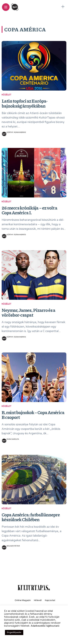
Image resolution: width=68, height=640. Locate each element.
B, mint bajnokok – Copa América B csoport (33, 414)
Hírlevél (38, 600)
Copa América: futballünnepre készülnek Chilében (31, 517)
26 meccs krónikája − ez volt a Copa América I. (29, 210)
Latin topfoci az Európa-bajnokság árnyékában (25, 103)
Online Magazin (23, 600)
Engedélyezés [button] (14, 632)
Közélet (6, 94)
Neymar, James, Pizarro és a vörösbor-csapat (28, 312)
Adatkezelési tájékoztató (45, 625)
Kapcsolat (50, 600)
